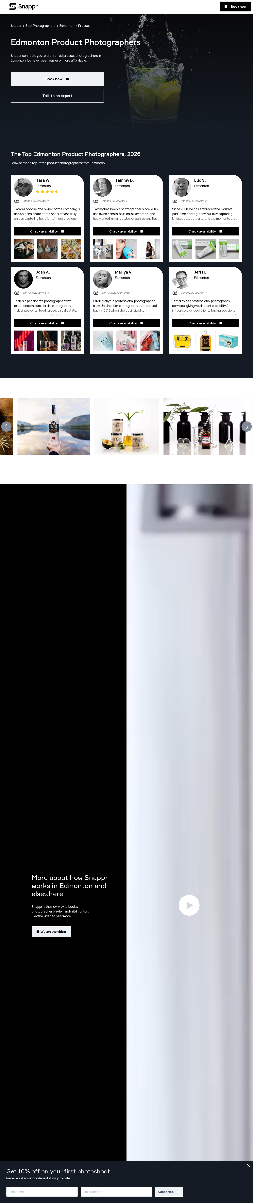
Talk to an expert (57, 95)
